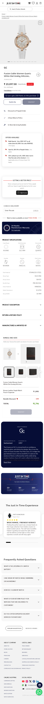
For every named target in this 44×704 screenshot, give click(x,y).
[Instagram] (27, 681)
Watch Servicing (9, 696)
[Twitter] (30, 681)
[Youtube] (23, 681)
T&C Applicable (15, 230)
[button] (40, 23)
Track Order (25, 645)
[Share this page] (38, 75)
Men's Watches (8, 687)
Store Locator (8, 649)
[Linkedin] (37, 681)
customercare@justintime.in (32, 688)
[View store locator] (29, 3)
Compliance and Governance (12, 668)
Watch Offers (8, 693)
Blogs (5, 652)
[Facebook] (34, 681)
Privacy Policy (26, 668)
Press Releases (8, 662)
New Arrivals (8, 684)
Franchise (7, 655)
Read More (7, 462)
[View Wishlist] (33, 3)
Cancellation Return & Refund (31, 658)
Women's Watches (9, 690)
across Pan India (12, 90)
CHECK (35, 210)
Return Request (26, 649)
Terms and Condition (28, 665)
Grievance (25, 655)
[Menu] (3, 3)
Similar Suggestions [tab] (14, 628)
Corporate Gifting (9, 680)
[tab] (9, 372)
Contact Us (7, 665)
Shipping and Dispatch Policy (30, 662)
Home (3, 14)
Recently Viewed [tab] (31, 628)
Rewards (24, 652)
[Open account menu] (37, 3)
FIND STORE (33, 218)
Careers (6, 658)
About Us (6, 645)
